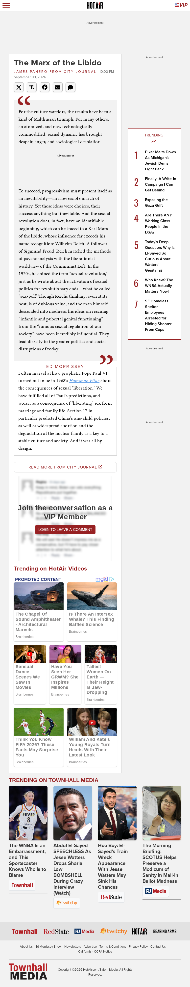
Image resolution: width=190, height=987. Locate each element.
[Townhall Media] (28, 971)
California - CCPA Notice (95, 952)
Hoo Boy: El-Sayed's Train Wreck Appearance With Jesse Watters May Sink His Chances (113, 866)
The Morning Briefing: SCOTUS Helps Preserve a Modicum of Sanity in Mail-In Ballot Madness (160, 863)
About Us (26, 947)
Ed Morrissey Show (48, 947)
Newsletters (72, 947)
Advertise (90, 947)
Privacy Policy (138, 947)
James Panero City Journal (56, 72)
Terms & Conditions (112, 947)
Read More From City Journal (63, 467)
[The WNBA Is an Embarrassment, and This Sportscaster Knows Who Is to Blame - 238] (28, 813)
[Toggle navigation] (6, 5)
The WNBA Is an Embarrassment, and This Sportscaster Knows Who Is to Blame (27, 860)
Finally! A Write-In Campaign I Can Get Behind (160, 184)
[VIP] (181, 5)
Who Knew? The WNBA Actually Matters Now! (159, 286)
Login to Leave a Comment (65, 529)
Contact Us (158, 947)
